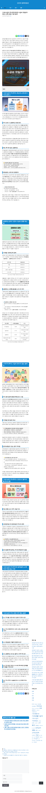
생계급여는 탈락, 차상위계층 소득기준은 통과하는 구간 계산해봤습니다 (37, 668)
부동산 (37, 725)
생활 (21, 7)
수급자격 (6, 751)
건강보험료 (34, 706)
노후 (39, 723)
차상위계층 (38, 740)
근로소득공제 (37, 708)
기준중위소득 (34, 711)
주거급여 (36, 738)
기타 (33, 693)
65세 (33, 704)
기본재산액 (9, 750)
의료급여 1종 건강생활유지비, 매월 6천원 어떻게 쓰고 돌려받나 (15, 755)
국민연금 (39, 706)
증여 (39, 738)
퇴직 (32, 742)
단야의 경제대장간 (23, 3)
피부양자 (35, 742)
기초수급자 (35, 718)
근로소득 (33, 708)
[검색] (41, 783)
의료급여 (37, 737)
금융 (16, 7)
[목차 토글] (27, 89)
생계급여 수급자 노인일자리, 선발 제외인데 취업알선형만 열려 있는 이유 (37, 652)
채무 (41, 740)
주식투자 (15, 751)
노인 (33, 722)
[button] (44, 7)
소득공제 (39, 730)
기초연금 (35, 721)
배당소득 (20, 750)
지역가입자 (34, 740)
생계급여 (24, 750)
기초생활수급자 (15, 750)
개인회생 (35, 704)
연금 (10, 7)
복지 (5, 7)
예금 (39, 735)
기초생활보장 (35, 713)
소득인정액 (35, 732)
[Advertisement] (15, 26)
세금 (36, 730)
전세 (32, 738)
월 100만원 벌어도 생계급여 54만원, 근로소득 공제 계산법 (37, 657)
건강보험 (39, 704)
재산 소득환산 (10, 751)
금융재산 (5, 750)
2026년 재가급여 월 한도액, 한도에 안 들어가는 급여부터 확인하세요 (37, 663)
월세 (41, 735)
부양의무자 (41, 725)
